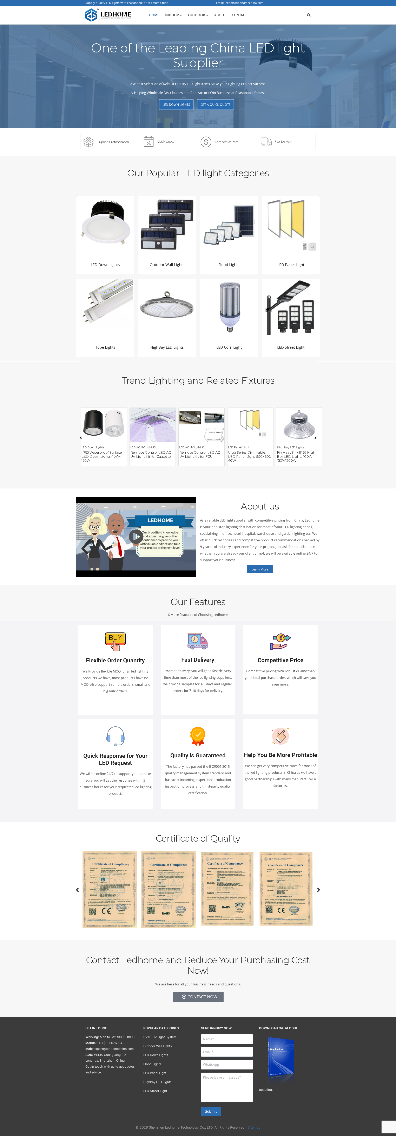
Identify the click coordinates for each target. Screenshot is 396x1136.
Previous (77, 889)
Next (319, 889)
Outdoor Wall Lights (157, 1046)
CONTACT (239, 15)
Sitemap (254, 1127)
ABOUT (220, 15)
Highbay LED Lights (157, 1082)
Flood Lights (152, 1064)
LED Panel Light (154, 1073)
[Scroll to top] (387, 1114)
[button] (81, 438)
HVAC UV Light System (160, 1037)
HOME (154, 15)
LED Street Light (155, 1091)
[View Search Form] (307, 15)
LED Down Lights (155, 1055)
